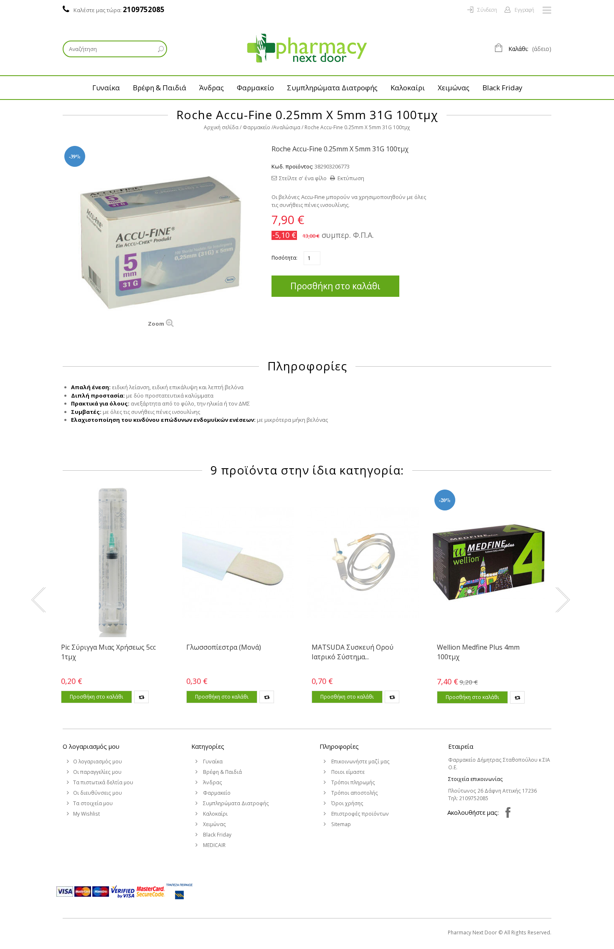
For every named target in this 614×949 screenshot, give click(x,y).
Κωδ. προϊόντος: (292, 166)
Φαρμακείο (255, 87)
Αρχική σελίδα (221, 127)
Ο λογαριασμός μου (91, 746)
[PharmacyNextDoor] (307, 48)
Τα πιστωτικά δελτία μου (103, 782)
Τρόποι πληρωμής (352, 782)
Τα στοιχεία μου (93, 803)
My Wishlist (86, 813)
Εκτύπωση (350, 178)
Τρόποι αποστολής (354, 792)
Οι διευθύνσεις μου (97, 792)
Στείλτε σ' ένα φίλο (303, 178)
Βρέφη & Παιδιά (159, 87)
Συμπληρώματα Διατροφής (332, 87)
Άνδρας (211, 87)
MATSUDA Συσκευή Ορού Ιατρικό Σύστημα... (352, 652)
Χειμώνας (453, 87)
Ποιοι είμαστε (347, 772)
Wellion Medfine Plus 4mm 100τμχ (478, 652)
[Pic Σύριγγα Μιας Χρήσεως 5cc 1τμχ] (113, 562)
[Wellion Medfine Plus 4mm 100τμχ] (489, 562)
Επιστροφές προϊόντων (359, 813)
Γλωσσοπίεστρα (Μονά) (223, 647)
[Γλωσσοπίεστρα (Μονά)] (238, 562)
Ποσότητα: (284, 257)
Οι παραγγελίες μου (97, 772)
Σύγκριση (141, 697)
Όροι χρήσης (346, 803)
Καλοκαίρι (408, 87)
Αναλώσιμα (286, 127)
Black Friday (502, 87)
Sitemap (340, 824)
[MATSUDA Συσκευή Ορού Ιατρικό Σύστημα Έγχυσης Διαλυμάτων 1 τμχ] (363, 562)
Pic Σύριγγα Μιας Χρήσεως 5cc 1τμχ (108, 652)
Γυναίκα (106, 87)
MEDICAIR (214, 845)
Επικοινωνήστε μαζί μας (360, 761)
